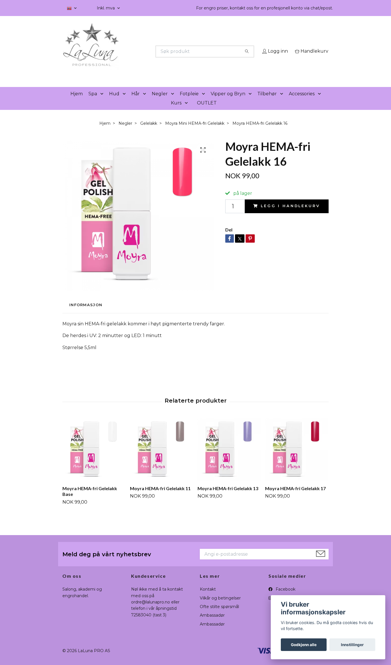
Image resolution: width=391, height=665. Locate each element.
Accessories (302, 101)
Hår (135, 101)
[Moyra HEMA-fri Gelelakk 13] (229, 457)
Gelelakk (148, 131)
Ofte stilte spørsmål (219, 614)
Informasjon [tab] (85, 313)
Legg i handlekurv (290, 214)
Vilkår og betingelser (220, 606)
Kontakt (208, 597)
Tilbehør (267, 101)
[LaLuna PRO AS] (129, 51)
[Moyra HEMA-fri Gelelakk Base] (94, 457)
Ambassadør (212, 623)
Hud (114, 101)
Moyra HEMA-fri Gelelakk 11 (160, 496)
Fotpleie (189, 101)
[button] (103, 102)
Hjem (76, 101)
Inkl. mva (106, 8)
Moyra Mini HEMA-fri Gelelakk (194, 131)
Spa (92, 101)
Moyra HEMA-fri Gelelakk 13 (228, 496)
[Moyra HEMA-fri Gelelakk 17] (296, 457)
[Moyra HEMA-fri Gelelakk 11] (161, 457)
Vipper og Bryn (228, 101)
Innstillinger (352, 644)
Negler (160, 101)
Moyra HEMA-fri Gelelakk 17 (295, 496)
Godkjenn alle (304, 644)
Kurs (176, 111)
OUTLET (207, 111)
